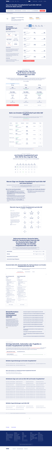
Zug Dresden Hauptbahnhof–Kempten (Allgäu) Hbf (12, 397)
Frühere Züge (12, 146)
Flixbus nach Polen (16, 434)
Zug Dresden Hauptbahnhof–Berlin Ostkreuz (42, 394)
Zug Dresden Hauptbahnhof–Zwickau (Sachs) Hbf (12, 392)
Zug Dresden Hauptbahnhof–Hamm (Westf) (42, 392)
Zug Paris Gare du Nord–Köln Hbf (30, 384)
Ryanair (23, 434)
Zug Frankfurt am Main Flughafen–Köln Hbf (12, 381)
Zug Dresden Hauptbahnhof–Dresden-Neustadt (42, 363)
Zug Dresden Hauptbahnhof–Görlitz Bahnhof (32, 392)
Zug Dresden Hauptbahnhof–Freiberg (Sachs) (42, 397)
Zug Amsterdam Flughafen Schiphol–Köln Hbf (32, 386)
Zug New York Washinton (9, 434)
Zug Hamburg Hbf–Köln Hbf (40, 381)
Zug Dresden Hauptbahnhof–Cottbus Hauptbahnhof (33, 394)
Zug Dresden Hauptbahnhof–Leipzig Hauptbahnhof (13, 365)
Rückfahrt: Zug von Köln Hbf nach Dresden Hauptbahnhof (14, 373)
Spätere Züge (40, 146)
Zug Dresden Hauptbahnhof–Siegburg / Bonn (22, 391)
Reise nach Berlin (40, 435)
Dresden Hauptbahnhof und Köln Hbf (35, 347)
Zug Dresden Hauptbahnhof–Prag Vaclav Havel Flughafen (43, 391)
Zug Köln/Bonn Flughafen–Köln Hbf (40, 407)
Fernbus (13, 1)
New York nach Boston (9, 437)
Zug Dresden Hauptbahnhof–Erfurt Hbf (21, 363)
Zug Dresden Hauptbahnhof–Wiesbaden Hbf (12, 391)
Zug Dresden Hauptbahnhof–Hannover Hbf (32, 363)
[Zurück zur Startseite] (8, 1)
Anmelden (45, 1)
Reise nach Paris (40, 436)
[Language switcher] (29, 1)
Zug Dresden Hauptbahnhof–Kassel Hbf (21, 397)
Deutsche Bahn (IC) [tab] (27, 271)
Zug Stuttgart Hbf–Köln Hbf (29, 383)
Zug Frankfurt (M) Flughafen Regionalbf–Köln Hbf (12, 409)
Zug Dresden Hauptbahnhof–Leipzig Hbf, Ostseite (22, 365)
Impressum (14, 448)
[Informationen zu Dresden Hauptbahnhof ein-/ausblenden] (44, 354)
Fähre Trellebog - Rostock (33, 437)
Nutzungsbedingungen (20, 448)
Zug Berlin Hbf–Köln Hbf (19, 381)
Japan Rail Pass (40, 434)
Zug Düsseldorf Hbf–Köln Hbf (20, 407)
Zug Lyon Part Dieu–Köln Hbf (10, 384)
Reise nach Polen (40, 437)
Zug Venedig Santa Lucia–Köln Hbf (10, 389)
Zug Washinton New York (9, 435)
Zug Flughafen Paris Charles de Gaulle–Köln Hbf (12, 386)
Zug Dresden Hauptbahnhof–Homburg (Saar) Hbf (12, 394)
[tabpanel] (26, 290)
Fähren (18, 1)
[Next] (45, 25)
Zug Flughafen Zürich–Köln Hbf (40, 386)
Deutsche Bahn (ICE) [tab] (20, 271)
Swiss (23, 437)
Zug (10, 1)
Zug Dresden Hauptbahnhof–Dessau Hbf (31, 391)
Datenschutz (26, 448)
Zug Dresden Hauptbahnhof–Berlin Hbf (11, 363)
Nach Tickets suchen (9, 35)
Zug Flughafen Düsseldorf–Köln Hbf (21, 384)
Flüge (15, 1)
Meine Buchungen (35, 1)
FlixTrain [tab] (33, 271)
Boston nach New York (9, 436)
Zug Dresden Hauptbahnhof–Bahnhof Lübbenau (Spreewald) (24, 392)
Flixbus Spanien (16, 435)
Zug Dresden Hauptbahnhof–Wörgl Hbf (41, 389)
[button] (24, 11)
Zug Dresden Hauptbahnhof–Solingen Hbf (31, 389)
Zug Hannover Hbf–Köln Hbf (40, 384)
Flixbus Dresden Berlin (17, 437)
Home (7, 413)
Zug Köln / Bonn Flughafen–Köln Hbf (41, 383)
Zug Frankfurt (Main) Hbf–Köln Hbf (10, 383)
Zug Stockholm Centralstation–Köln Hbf (21, 389)
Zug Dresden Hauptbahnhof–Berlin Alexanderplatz (33, 397)
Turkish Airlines (24, 435)
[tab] (26, 28)
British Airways (24, 436)
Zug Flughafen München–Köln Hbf (20, 386)
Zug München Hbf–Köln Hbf (29, 381)
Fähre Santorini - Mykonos (34, 434)
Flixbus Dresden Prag (17, 436)
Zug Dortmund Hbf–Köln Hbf (20, 409)
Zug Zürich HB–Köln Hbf (19, 383)
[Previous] (15, 164)
